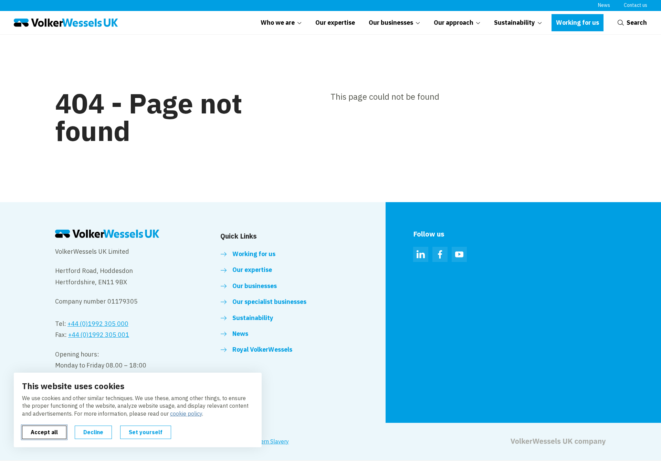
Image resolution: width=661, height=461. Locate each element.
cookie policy (186, 413)
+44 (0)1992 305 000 (97, 324)
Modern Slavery (269, 441)
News (604, 5)
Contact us (635, 5)
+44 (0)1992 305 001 (98, 335)
